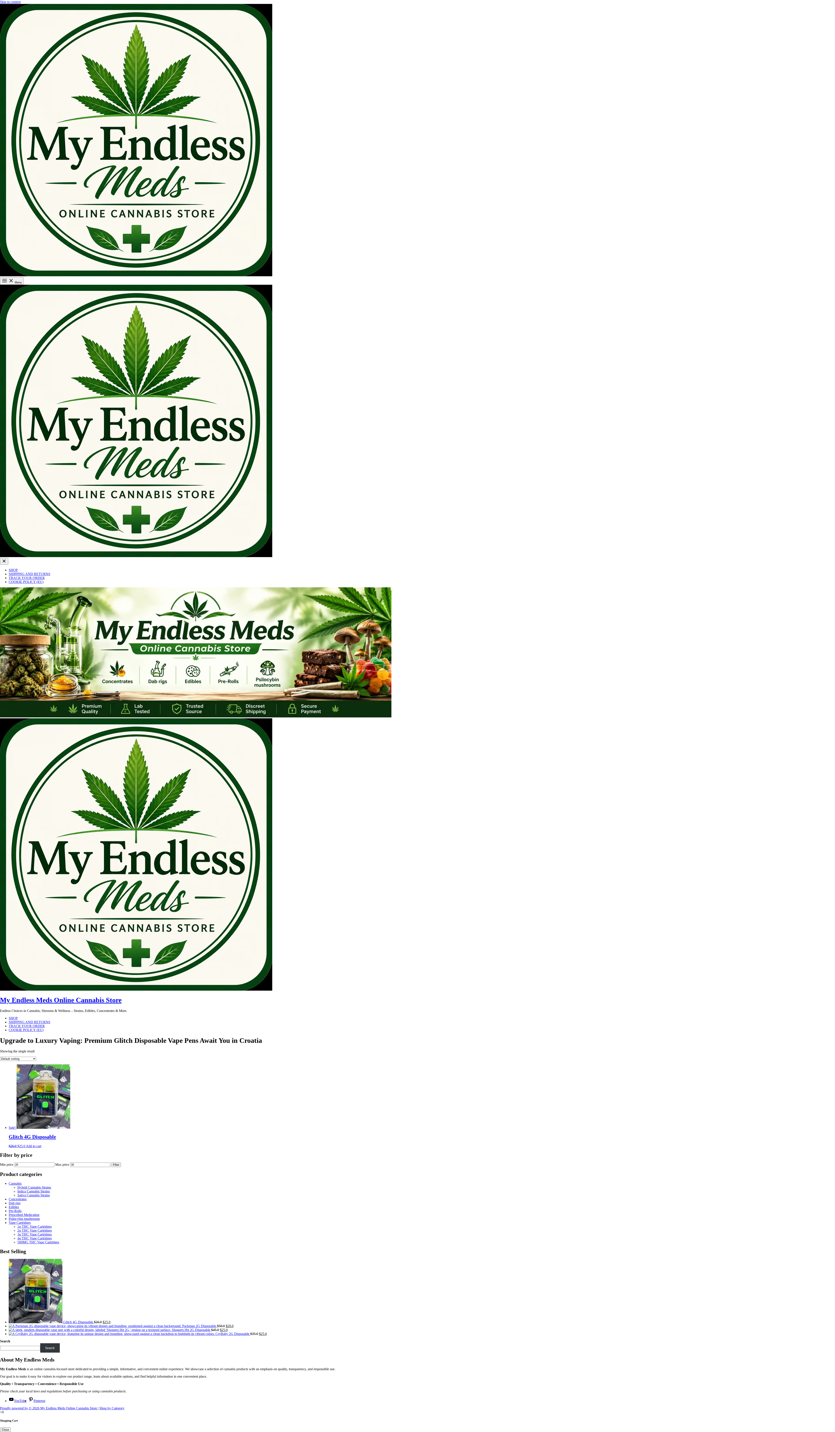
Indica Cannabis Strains (33, 1191)
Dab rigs (14, 1203)
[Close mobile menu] (4, 561)
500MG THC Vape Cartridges (38, 1242)
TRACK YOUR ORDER (27, 578)
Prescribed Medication (24, 1215)
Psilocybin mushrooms (24, 1219)
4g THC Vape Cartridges (34, 1238)
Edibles (14, 1207)
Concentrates (18, 1199)
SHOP (13, 570)
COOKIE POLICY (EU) (26, 582)
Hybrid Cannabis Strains (34, 1187)
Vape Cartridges (20, 1222)
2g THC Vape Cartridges (34, 1230)
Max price (62, 1164)
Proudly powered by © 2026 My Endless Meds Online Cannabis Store (49, 1408)
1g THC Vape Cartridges (34, 1226)
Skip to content (10, 2)
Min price (6, 1164)
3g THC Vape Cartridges (34, 1234)
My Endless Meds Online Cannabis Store (61, 1000)
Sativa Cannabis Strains (33, 1195)
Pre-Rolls (15, 1211)
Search (5, 1341)
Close (5, 1429)
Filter (116, 1164)
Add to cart (33, 1146)
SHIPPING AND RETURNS (29, 574)
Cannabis (15, 1183)
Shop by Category (111, 1408)
